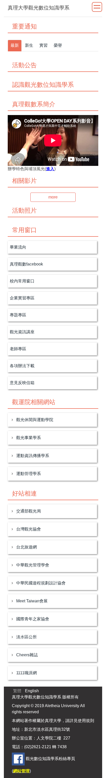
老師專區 (18, 349)
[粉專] (18, 758)
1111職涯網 (26, 673)
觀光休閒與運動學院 (34, 420)
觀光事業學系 (28, 437)
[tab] (15, 45)
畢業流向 (18, 247)
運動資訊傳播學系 (32, 455)
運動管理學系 (28, 473)
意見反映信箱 (22, 383)
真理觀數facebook (26, 264)
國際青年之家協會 (32, 619)
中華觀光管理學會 (32, 565)
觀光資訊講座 (22, 332)
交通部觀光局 (28, 511)
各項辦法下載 (22, 366)
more (53, 197)
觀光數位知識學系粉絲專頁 (50, 758)
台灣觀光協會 (28, 529)
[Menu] (97, 7)
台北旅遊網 (26, 547)
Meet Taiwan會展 (32, 601)
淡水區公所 (26, 637)
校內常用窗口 (22, 281)
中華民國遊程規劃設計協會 (41, 583)
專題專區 (18, 315)
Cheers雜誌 (27, 655)
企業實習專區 (22, 298)
